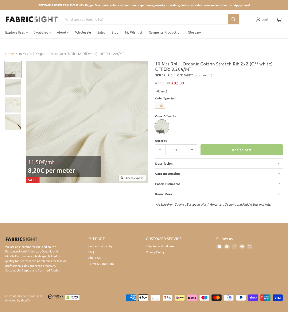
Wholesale (83, 32)
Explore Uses (15, 32)
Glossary (194, 32)
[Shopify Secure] (72, 298)
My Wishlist (134, 32)
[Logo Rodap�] (55, 298)
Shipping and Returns (160, 246)
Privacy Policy (155, 252)
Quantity (161, 140)
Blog (115, 32)
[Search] (233, 19)
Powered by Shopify (17, 300)
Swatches (41, 32)
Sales (101, 32)
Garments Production (165, 32)
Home (9, 53)
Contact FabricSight (101, 246)
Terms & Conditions (101, 263)
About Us (94, 257)
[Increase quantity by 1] (192, 149)
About (62, 32)
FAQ (91, 252)
